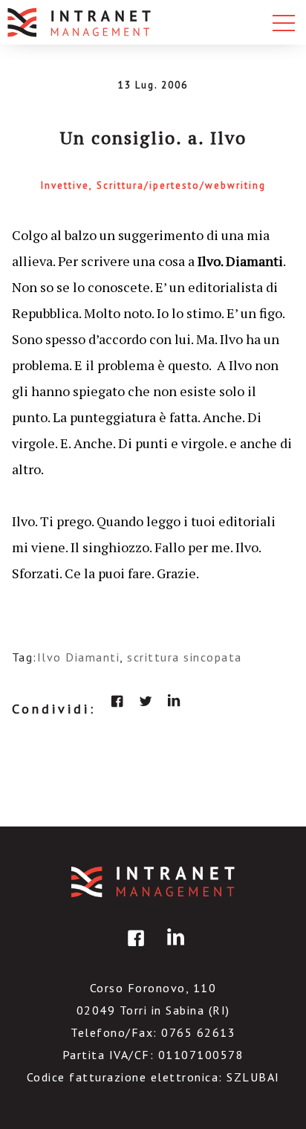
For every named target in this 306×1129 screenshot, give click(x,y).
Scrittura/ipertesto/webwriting (181, 185)
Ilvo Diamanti (78, 657)
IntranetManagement (153, 882)
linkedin (173, 701)
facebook (117, 701)
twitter (145, 701)
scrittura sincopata (184, 657)
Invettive (65, 185)
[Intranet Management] (80, 22)
